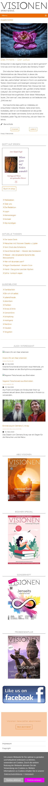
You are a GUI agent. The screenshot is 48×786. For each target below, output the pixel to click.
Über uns (8, 204)
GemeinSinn (9, 313)
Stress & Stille (9, 309)
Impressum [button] (29, 774)
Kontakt (7, 219)
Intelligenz (8, 320)
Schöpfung (8, 317)
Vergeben (8, 332)
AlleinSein (8, 301)
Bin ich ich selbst (11, 293)
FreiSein (7, 305)
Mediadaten (9, 200)
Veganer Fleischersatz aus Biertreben (18, 381)
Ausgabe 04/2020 (7, 20)
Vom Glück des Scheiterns (15, 247)
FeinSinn (8, 324)
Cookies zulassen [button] (34, 780)
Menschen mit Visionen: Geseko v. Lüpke (20, 243)
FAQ (6, 208)
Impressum (7, 744)
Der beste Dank (10, 240)
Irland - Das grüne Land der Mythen (18, 269)
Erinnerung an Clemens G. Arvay (16, 426)
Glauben (7, 328)
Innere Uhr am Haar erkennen (15, 358)
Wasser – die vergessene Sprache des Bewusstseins (19, 256)
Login (6, 211)
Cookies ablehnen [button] (13, 780)
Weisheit (7, 27)
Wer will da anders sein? (14, 262)
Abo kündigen (10, 223)
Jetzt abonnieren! (24, 727)
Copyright (6, 748)
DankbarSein (9, 290)
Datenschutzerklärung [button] (13, 774)
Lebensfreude (9, 297)
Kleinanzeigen (10, 215)
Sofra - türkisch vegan (13, 273)
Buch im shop (9, 189)
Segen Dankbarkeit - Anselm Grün (18, 265)
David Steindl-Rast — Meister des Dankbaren (22, 251)
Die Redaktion (10, 207)
